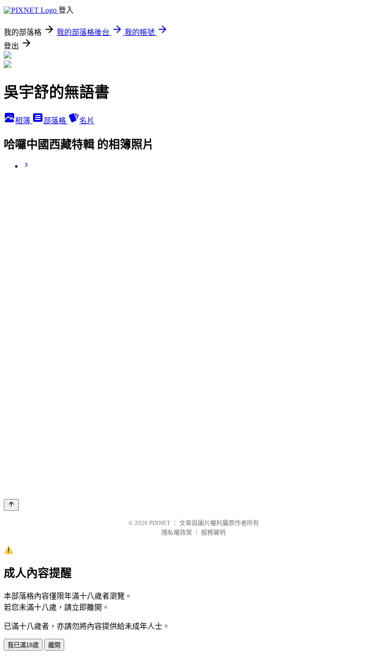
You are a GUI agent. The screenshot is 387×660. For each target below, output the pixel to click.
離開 (54, 645)
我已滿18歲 (23, 645)
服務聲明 (213, 532)
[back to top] (11, 505)
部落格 (55, 121)
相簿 (23, 121)
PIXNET (159, 522)
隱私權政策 (176, 532)
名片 (86, 121)
